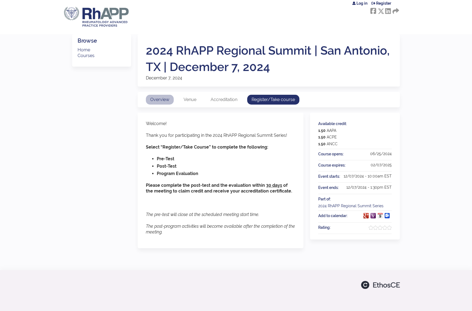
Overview (159, 99)
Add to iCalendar (380, 215)
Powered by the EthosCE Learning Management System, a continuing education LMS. (380, 285)
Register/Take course (273, 99)
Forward (395, 10)
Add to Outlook (387, 215)
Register (383, 3)
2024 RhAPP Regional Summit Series (351, 206)
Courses (86, 55)
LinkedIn (388, 10)
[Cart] (397, 5)
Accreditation (224, 99)
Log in (361, 3)
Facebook (373, 10)
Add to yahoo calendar (373, 215)
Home (84, 49)
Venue (190, 99)
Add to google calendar (366, 215)
